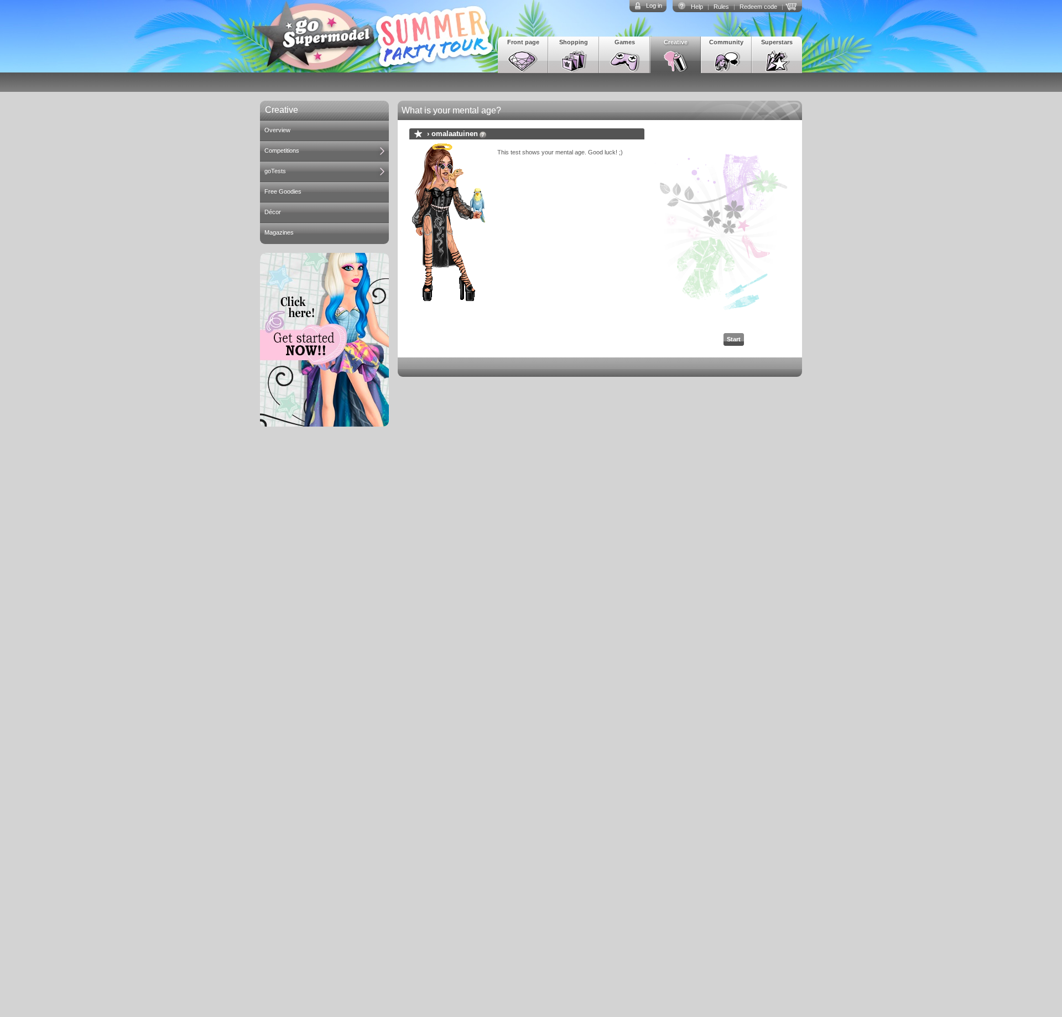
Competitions (281, 150)
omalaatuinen (454, 133)
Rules (721, 6)
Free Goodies (282, 191)
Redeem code (758, 6)
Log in (654, 5)
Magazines (279, 232)
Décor (272, 212)
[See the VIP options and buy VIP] (792, 5)
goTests (275, 171)
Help (697, 6)
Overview (277, 130)
